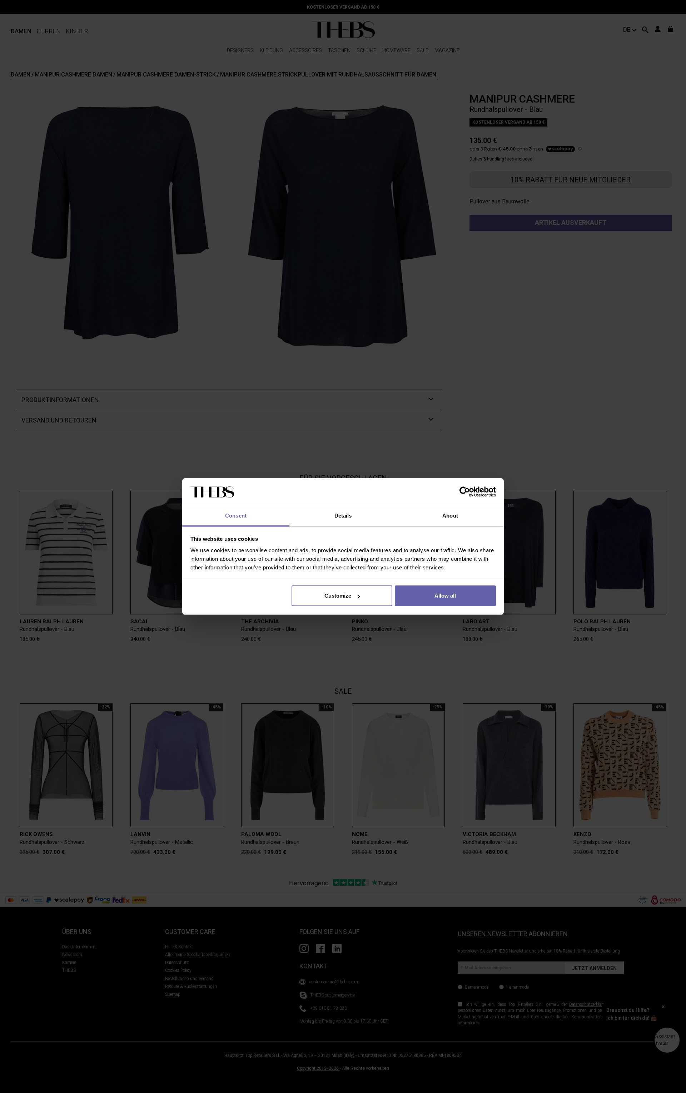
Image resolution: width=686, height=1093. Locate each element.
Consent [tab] (236, 516)
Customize (337, 596)
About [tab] (450, 516)
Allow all (445, 596)
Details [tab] (343, 516)
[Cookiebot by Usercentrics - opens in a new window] (464, 492)
